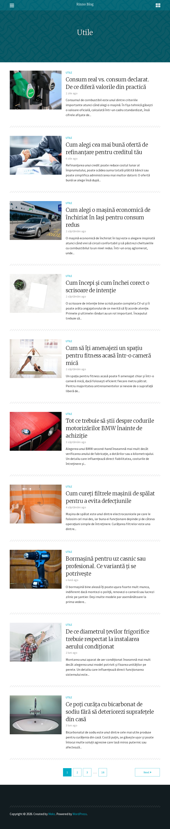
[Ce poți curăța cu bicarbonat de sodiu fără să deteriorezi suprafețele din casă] (36, 714)
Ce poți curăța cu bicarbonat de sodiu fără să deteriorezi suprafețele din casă (110, 712)
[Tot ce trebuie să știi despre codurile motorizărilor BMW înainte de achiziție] (36, 431)
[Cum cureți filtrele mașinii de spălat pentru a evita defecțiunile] (36, 504)
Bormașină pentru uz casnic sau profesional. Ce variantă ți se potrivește (106, 566)
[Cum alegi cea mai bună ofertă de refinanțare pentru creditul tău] (36, 155)
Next (146, 772)
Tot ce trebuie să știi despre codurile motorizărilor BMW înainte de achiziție (110, 428)
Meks (51, 814)
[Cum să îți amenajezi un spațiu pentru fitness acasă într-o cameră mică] (36, 358)
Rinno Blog (85, 4)
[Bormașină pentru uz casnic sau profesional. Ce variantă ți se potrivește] (36, 569)
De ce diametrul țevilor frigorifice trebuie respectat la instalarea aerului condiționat (107, 639)
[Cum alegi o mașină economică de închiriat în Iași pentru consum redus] (36, 220)
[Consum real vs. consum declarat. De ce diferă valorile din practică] (36, 89)
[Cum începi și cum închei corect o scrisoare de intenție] (36, 293)
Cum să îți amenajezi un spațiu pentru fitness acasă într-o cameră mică (108, 355)
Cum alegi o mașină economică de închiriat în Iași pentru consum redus (108, 217)
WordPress (80, 814)
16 (102, 772)
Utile (69, 72)
